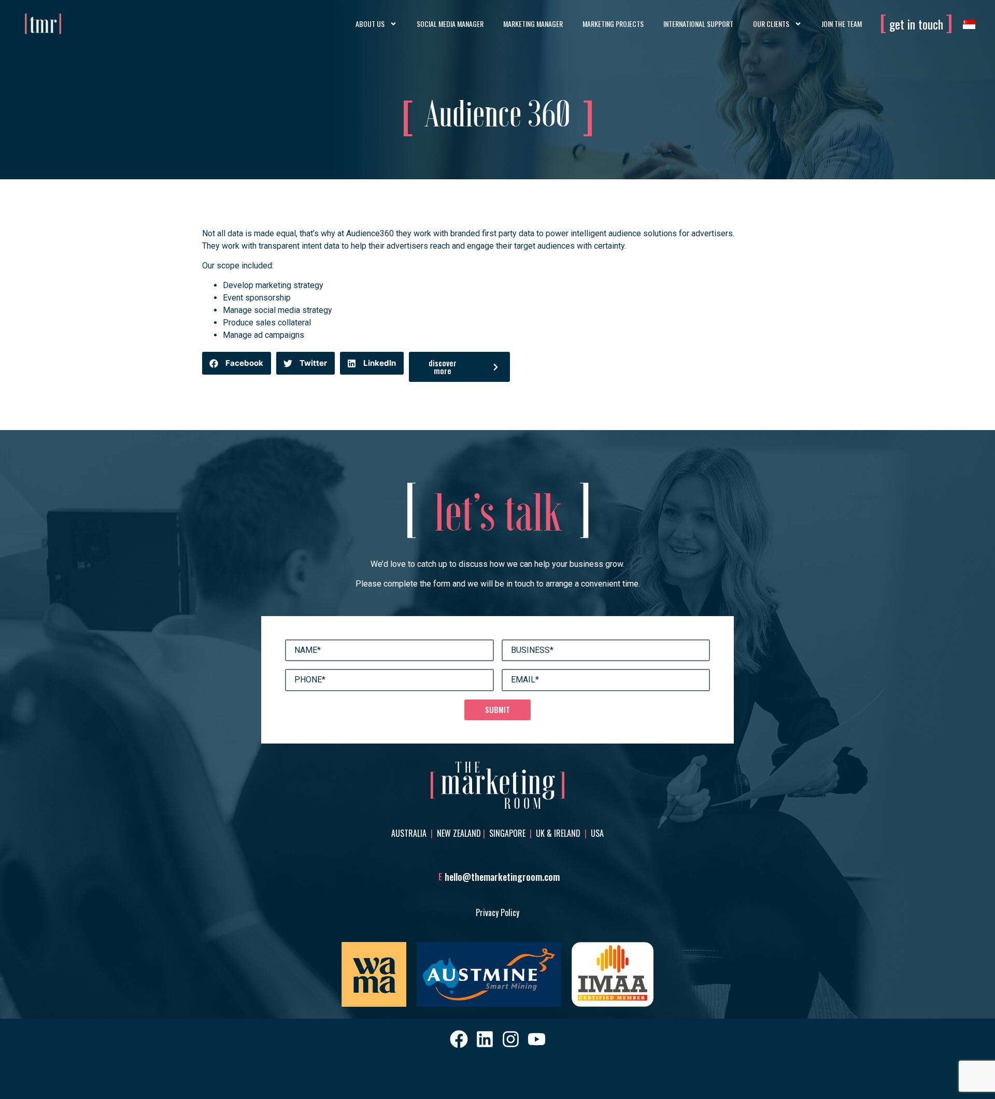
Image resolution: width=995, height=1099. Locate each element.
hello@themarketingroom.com (502, 876)
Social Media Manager (450, 23)
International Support (698, 23)
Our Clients (771, 23)
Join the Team (841, 23)
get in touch (916, 24)
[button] (236, 363)
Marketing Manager (533, 23)
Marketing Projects (613, 23)
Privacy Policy (497, 912)
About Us (370, 23)
